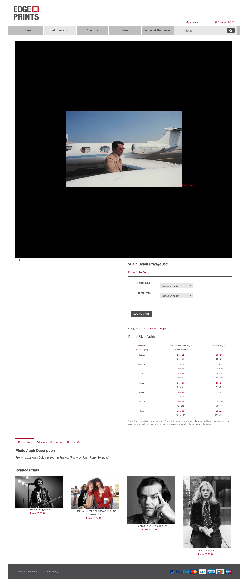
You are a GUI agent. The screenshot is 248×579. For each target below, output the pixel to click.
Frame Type (144, 292)
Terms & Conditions (26, 571)
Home (27, 30)
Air (143, 328)
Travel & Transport (157, 328)
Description (24, 442)
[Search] (231, 30)
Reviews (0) (73, 442)
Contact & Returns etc (157, 30)
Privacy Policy (51, 571)
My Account (192, 22)
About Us (93, 30)
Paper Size (143, 283)
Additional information (49, 442)
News (125, 30)
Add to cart (141, 313)
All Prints (58, 30)
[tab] (25, 441)
